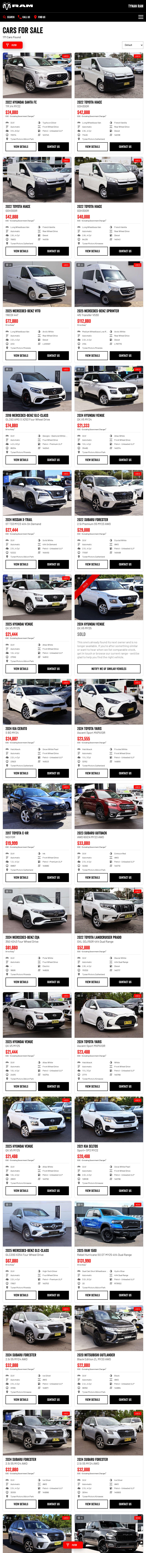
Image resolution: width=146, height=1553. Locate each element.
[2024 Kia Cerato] (37, 702)
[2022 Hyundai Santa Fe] (37, 75)
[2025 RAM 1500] (109, 1224)
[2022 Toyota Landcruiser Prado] (109, 910)
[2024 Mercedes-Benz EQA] (37, 910)
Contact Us (53, 147)
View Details (21, 147)
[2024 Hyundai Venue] (109, 388)
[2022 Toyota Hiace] (109, 75)
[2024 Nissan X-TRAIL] (37, 493)
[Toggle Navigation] (140, 17)
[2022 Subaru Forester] (109, 493)
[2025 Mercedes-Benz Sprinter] (109, 284)
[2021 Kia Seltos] (109, 1119)
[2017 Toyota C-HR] (37, 806)
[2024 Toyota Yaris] (109, 702)
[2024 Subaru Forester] (37, 1328)
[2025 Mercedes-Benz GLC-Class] (37, 1224)
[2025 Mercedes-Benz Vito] (37, 284)
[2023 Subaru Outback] (109, 806)
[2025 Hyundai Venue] (37, 597)
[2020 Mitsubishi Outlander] (109, 1328)
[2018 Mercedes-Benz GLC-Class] (37, 388)
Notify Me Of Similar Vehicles (109, 669)
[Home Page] (18, 6)
